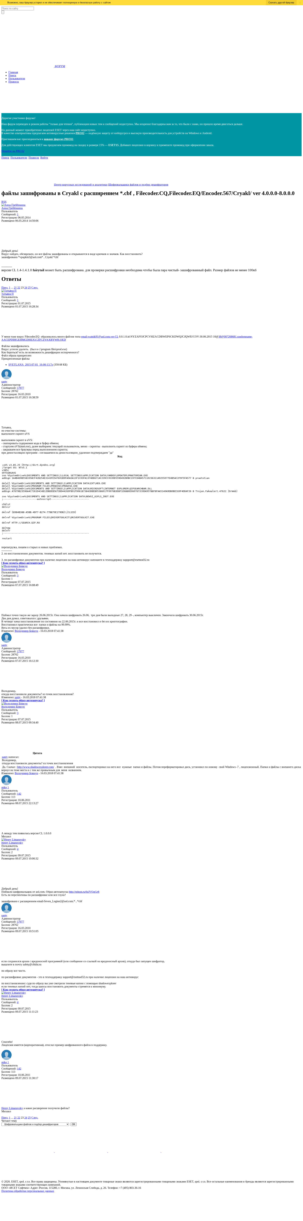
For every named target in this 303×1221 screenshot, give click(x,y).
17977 (20, 387)
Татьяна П (7, 293)
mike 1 (5, 787)
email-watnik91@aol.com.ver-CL (99, 336)
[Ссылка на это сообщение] (27, 247)
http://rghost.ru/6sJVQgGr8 (84, 891)
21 (15, 287)
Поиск (12, 75)
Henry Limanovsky (12, 842)
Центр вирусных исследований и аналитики (80, 184)
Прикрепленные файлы (15, 358)
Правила (13, 81)
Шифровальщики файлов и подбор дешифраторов (138, 184)
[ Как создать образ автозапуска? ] (23, 562)
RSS (3, 201)
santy (4, 381)
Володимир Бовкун (13, 569)
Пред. (4, 287)
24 (25, 287)
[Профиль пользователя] (13, 204)
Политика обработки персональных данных (27, 1190)
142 (19, 793)
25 (29, 287)
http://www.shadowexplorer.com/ (35, 766)
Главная (13, 72)
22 (18, 287)
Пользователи (16, 78)
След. (34, 287)
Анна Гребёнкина (12, 208)
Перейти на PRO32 (12, 151)
